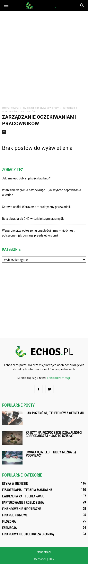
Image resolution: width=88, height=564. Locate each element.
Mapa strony (44, 552)
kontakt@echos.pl (59, 378)
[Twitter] (49, 389)
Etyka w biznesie (15, 483)
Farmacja (9, 528)
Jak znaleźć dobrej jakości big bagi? (26, 178)
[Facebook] (38, 389)
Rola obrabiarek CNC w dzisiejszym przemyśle (33, 219)
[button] (82, 5)
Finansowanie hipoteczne (21, 509)
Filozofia (9, 521)
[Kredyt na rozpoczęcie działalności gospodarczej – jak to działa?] (12, 438)
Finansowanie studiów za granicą (28, 534)
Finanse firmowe (14, 515)
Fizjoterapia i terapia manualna (27, 490)
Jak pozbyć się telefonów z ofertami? (55, 413)
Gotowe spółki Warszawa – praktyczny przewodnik (36, 207)
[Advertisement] (44, 57)
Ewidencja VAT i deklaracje (23, 496)
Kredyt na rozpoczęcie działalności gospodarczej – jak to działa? (54, 434)
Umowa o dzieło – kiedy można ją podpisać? (51, 453)
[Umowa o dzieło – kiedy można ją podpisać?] (12, 458)
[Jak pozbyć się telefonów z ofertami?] (12, 418)
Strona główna (10, 107)
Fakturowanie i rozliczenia (23, 502)
